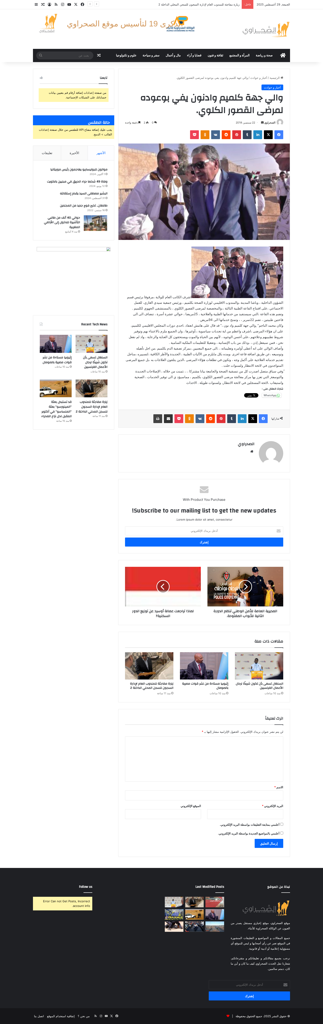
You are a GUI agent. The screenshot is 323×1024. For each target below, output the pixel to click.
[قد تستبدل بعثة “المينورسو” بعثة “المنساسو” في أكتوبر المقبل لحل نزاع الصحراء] (56, 388)
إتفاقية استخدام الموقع (61, 1016)
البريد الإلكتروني (272, 806)
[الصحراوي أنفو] (266, 29)
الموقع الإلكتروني (191, 806)
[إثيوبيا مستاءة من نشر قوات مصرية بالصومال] (204, 666)
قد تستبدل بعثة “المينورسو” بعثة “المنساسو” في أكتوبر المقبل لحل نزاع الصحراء (56, 409)
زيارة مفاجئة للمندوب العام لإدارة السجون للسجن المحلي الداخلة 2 (151, 686)
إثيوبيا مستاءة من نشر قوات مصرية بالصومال (205, 686)
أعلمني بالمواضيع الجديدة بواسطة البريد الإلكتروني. (248, 833)
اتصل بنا (39, 1016)
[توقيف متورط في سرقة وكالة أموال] (174, 926)
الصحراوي (269, 122)
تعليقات (47, 153)
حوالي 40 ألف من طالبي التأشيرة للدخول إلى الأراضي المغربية (62, 222)
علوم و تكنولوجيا (126, 55)
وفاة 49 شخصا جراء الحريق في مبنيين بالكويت (77, 181)
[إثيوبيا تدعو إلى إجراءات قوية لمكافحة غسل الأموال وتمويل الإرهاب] (174, 914)
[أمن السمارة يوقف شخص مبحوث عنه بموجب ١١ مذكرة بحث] (214, 926)
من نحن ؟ (84, 1016)
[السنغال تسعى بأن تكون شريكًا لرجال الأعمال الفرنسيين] (259, 666)
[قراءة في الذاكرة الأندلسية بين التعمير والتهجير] (214, 902)
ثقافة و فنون (215, 55)
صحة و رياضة (264, 55)
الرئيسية (275, 77)
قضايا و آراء (194, 55)
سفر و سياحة (151, 55)
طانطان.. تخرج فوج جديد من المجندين (83, 205)
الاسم (278, 787)
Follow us (85, 887)
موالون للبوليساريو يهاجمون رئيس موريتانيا (78, 169)
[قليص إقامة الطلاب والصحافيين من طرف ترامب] (194, 926)
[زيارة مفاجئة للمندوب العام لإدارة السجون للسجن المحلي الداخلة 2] (149, 666)
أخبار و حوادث (258, 77)
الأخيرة (74, 153)
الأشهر (100, 153)
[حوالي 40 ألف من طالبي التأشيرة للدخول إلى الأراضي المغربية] (95, 223)
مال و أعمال (173, 55)
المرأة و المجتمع (239, 55)
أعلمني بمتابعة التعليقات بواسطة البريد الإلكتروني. (249, 824)
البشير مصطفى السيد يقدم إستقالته (83, 193)
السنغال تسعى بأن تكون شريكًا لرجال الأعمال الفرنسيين (259, 686)
